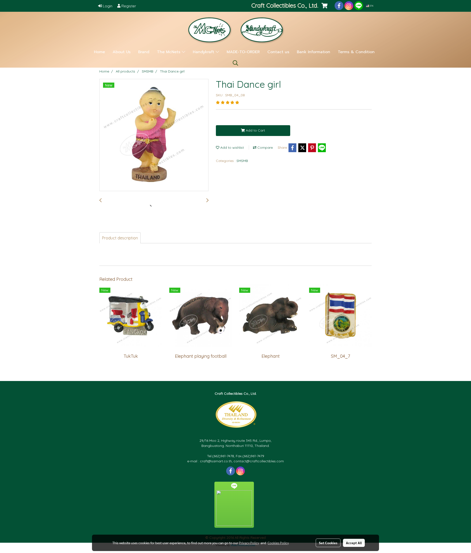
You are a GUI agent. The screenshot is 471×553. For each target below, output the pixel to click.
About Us (122, 52)
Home (99, 52)
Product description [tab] (120, 237)
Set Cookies (328, 543)
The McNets (169, 52)
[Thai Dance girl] (154, 135)
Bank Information (313, 52)
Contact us (278, 52)
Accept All (354, 543)
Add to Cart (255, 130)
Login (107, 6)
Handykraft (204, 52)
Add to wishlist (231, 147)
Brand (143, 52)
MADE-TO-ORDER (243, 52)
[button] (235, 63)
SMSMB (242, 161)
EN (371, 5)
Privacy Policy (249, 543)
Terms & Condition (356, 52)
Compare (264, 147)
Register (128, 6)
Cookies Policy (278, 543)
